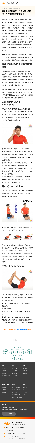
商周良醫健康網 (22, 329)
